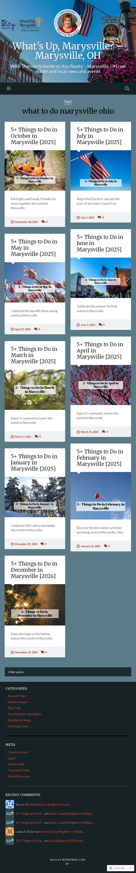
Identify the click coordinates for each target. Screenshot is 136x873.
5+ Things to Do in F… (30, 813)
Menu (9, 89)
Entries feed (16, 764)
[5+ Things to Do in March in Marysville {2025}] (35, 390)
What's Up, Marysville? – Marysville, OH (68, 50)
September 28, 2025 (26, 221)
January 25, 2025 (90, 546)
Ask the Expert (17, 702)
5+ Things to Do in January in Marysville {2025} (34, 462)
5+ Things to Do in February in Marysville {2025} (100, 457)
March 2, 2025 (23, 436)
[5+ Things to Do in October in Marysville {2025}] (35, 170)
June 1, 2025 (88, 324)
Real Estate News (19, 720)
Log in (12, 758)
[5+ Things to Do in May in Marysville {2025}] (35, 282)
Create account (18, 752)
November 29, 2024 (26, 652)
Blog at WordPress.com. (68, 859)
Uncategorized (18, 726)
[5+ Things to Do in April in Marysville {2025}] (100, 385)
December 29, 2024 (26, 544)
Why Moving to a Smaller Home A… (47, 804)
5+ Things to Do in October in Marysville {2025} (34, 135)
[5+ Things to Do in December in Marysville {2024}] (35, 604)
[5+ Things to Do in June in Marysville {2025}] (100, 278)
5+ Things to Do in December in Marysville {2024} (34, 569)
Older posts (16, 671)
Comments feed (18, 770)
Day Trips (14, 708)
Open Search (126, 89)
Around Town (17, 696)
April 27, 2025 (23, 329)
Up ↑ (68, 863)
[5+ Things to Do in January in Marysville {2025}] (35, 497)
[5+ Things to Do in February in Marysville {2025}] (100, 495)
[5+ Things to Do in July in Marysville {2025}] (100, 170)
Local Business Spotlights (24, 714)
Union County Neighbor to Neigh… (71, 813)
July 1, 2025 (87, 217)
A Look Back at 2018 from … (66, 841)
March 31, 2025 (89, 431)
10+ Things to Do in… (30, 841)
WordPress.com (19, 776)
